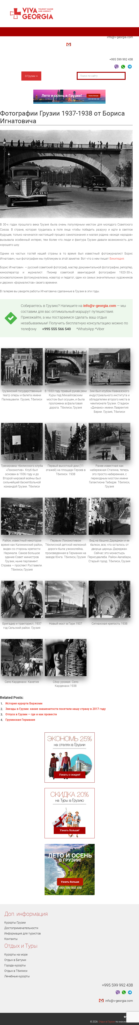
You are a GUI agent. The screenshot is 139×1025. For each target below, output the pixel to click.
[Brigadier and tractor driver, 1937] (22, 599)
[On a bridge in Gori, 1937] (66, 599)
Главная (13, 76)
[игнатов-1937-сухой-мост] (66, 366)
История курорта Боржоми (23, 703)
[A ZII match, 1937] (109, 366)
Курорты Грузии (15, 922)
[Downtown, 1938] (22, 516)
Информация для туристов (22, 933)
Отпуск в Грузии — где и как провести (31, 714)
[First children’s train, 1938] (66, 516)
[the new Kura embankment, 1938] (109, 441)
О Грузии (30, 76)
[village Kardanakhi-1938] (66, 657)
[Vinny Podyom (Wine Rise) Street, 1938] (109, 516)
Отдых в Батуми (15, 960)
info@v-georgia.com (120, 37)
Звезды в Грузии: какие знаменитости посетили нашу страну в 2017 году (55, 709)
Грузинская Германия (20, 720)
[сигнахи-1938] (109, 599)
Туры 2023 (14, 85)
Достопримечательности (60, 76)
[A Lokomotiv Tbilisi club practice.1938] (22, 441)
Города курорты (15, 965)
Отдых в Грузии (107, 1021)
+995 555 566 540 (56, 328)
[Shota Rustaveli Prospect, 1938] (22, 366)
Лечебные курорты (17, 976)
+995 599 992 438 (121, 59)
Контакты (54, 85)
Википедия (116, 259)
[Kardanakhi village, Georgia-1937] (22, 657)
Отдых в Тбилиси (15, 971)
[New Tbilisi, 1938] (66, 441)
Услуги (34, 85)
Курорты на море (16, 954)
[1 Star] (125, 1017)
